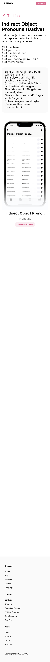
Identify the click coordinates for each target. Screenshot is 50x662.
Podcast (8, 580)
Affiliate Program (12, 612)
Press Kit (8, 644)
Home (7, 571)
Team (7, 632)
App (6, 576)
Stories (8, 584)
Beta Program (11, 616)
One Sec (8, 620)
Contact (8, 600)
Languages (9, 588)
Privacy (8, 636)
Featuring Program (13, 608)
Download (41, 3)
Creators (8, 604)
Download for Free (25, 224)
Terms (7, 640)
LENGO (8, 3)
